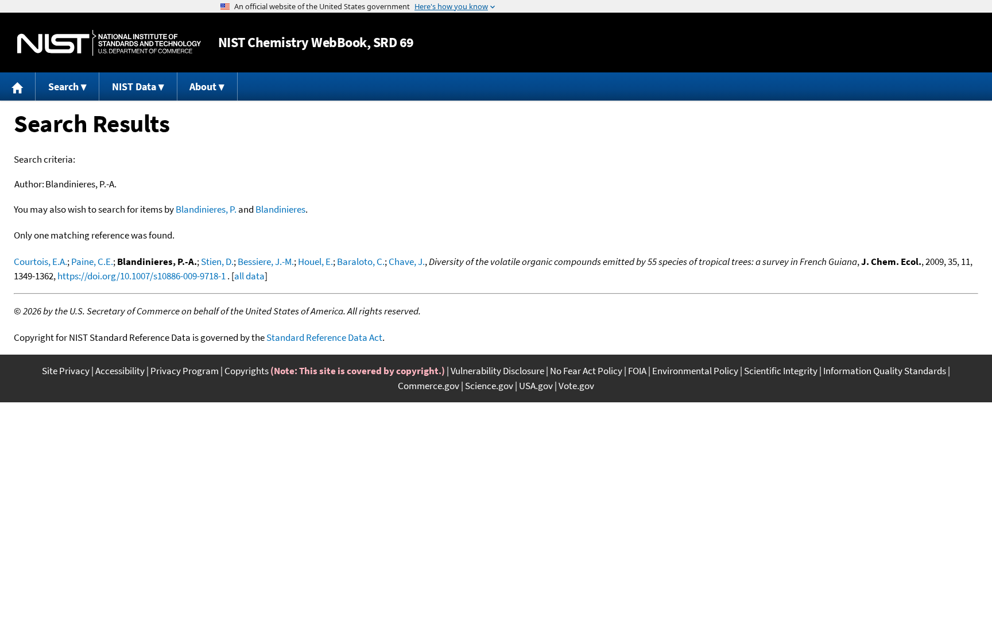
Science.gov (489, 385)
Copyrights (246, 370)
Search (63, 86)
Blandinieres (280, 209)
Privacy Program (184, 370)
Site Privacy (66, 370)
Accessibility (120, 370)
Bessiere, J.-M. (266, 261)
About (202, 86)
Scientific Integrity (780, 370)
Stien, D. (217, 261)
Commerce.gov (428, 385)
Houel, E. (315, 261)
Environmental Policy (695, 370)
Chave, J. (407, 261)
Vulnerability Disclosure (497, 370)
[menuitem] (18, 86)
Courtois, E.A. (40, 261)
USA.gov (536, 385)
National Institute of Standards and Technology (109, 43)
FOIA (637, 370)
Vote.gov (576, 385)
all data (249, 276)
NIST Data (134, 86)
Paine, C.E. (92, 261)
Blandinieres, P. (206, 209)
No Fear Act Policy (586, 370)
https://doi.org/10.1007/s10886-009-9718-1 (141, 276)
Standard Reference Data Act (324, 337)
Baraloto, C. (361, 261)
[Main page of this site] (18, 86)
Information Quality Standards (884, 370)
